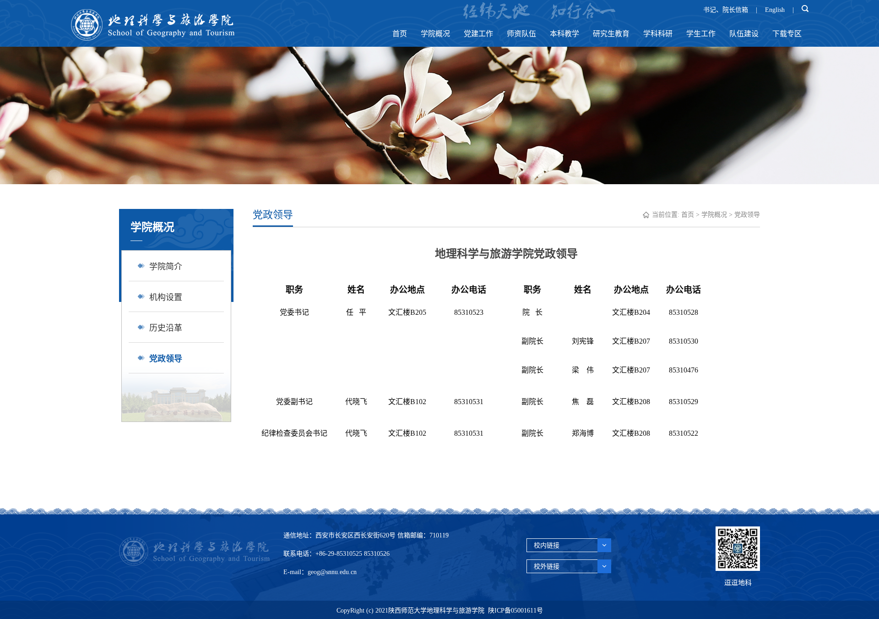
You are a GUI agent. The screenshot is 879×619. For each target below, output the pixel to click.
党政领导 (747, 214)
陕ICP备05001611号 (515, 610)
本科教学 (564, 34)
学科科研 (658, 34)
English (775, 9)
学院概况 (435, 34)
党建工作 (478, 34)
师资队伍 (521, 34)
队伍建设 (744, 34)
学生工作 (701, 34)
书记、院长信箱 (725, 9)
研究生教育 (611, 34)
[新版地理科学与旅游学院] (152, 38)
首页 (399, 34)
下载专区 (787, 34)
